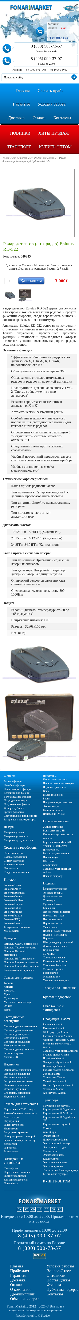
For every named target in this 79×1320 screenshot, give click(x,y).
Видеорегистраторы (16, 1132)
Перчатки (48, 938)
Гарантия (18, 1275)
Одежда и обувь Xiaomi (57, 1062)
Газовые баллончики (16, 856)
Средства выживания (16, 872)
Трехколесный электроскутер (60, 1170)
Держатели (10, 1143)
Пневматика (11, 868)
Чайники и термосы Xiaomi (59, 1039)
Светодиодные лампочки (18, 1030)
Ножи (7, 1009)
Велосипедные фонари (17, 796)
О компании (20, 1289)
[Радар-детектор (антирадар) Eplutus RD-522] (10, 295)
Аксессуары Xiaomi (54, 1092)
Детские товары (52, 896)
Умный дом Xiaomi (54, 1077)
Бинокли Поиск (13, 923)
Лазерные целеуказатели (18, 840)
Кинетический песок (55, 961)
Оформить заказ (57, 37)
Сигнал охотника (14, 860)
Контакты (55, 1294)
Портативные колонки (17, 1172)
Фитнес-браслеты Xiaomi (58, 1085)
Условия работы (60, 1266)
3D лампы (49, 953)
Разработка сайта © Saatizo (33, 1315)
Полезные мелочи (56, 821)
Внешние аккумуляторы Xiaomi (57, 1045)
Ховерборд (49, 1131)
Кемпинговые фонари (16, 792)
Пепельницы (50, 857)
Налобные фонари (14, 785)
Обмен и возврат (24, 1298)
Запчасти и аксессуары (56, 1105)
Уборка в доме (51, 1073)
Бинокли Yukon (13, 915)
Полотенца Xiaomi (54, 1066)
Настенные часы (53, 919)
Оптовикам (56, 1275)
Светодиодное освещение (14, 1019)
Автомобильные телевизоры (20, 1113)
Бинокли (10, 879)
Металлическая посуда (17, 1002)
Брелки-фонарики (14, 811)
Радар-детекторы (14, 1124)
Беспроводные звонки (56, 853)
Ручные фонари (13, 781)
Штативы (48, 861)
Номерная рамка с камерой (20, 1136)
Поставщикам (58, 1280)
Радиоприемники (53, 810)
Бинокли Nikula (13, 911)
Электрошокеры (13, 853)
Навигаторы (11, 1128)
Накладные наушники (16, 1077)
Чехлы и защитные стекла (58, 834)
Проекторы (49, 775)
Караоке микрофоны (16, 1179)
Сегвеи (47, 1128)
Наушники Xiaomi (14, 1096)
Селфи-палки (50, 864)
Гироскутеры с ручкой (56, 1124)
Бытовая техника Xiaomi (57, 1035)
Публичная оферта (62, 1289)
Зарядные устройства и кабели (57, 870)
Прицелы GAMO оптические (21, 943)
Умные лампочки (53, 826)
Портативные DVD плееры (19, 1109)
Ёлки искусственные (55, 888)
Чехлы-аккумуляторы (55, 779)
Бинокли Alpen (12, 888)
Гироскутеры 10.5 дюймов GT (59, 1118)
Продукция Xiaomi (56, 1019)
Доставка (17, 1280)
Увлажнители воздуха (56, 980)
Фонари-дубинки (14, 808)
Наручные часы (52, 923)
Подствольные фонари (17, 804)
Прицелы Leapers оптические (21, 962)
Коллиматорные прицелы (19, 970)
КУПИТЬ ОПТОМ (56, 1181)
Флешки (47, 838)
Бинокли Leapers (13, 904)
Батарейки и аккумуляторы (20, 819)
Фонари (9, 776)
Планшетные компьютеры (58, 783)
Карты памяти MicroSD (57, 842)
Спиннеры (49, 900)
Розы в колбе (50, 972)
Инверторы (10, 1147)
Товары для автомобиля (21, 1104)
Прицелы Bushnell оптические (14, 953)
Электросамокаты (53, 1154)
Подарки (49, 883)
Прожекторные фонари (17, 789)
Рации (46, 798)
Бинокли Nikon (12, 907)
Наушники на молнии (16, 1085)
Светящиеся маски (54, 957)
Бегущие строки (13, 1053)
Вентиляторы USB (54, 830)
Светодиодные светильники (20, 1026)
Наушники (11, 1064)
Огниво (8, 1005)
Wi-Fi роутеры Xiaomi (56, 1032)
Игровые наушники (15, 1088)
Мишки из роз (51, 976)
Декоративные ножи (55, 946)
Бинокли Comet (13, 896)
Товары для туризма (18, 977)
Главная (16, 1266)
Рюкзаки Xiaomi (52, 1024)
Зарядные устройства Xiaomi (60, 1050)
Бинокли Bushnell (14, 892)
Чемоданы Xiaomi (53, 1088)
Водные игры (51, 949)
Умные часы (50, 927)
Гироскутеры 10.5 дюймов (59, 1109)
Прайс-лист (19, 1270)
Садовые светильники (17, 1041)
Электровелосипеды (55, 1162)
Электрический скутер (56, 1143)
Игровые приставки (54, 787)
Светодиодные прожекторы (20, 815)
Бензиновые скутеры (55, 1173)
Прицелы (10, 938)
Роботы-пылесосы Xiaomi (58, 1069)
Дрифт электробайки (55, 1139)
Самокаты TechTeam (55, 965)
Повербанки (11, 1183)
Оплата (16, 1284)
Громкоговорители (15, 1175)
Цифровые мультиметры (57, 802)
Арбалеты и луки (14, 864)
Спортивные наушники (17, 1092)
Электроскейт (51, 1135)
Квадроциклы (51, 1158)
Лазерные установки (16, 836)
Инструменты (51, 849)
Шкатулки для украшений (58, 942)
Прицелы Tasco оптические (20, 947)
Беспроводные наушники (18, 1081)
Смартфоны (11, 1168)
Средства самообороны (20, 847)
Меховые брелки (53, 969)
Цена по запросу (53, 875)
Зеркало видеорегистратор (20, 1140)
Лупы (7, 994)
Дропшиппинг (22, 1294)
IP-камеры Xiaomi (53, 1028)
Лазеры (9, 827)
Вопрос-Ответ (59, 1270)
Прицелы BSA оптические (19, 958)
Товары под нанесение (59, 988)
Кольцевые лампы (14, 1045)
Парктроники (12, 1120)
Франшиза (55, 1284)
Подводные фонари (15, 800)
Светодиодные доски (16, 1034)
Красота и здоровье (57, 997)
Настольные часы (53, 915)
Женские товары (53, 892)
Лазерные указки (14, 832)
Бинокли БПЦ (12, 919)
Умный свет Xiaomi (54, 1081)
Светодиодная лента (16, 1037)
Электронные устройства (13, 1160)
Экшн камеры (51, 806)
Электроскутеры (53, 1166)
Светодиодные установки (19, 1049)
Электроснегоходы (54, 1147)
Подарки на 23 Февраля (57, 930)
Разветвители (11, 1151)
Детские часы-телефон (56, 911)
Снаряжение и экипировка (53, 1008)
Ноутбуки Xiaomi (53, 1058)
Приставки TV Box (54, 813)
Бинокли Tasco (12, 885)
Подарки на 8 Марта (55, 934)
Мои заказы (67, 17)
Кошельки (49, 907)
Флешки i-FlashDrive (55, 845)
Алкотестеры (11, 1117)
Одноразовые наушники (18, 1069)
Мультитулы (11, 998)
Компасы (9, 990)
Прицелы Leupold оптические (21, 966)
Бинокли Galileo (13, 900)
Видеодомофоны (53, 794)
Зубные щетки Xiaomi (56, 1054)
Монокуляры (11, 930)
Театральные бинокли (17, 927)
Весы (46, 790)
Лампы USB (11, 1056)
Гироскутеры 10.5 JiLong (58, 1113)
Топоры (8, 982)
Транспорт (50, 1100)
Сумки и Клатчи (52, 904)
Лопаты (8, 986)
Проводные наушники (17, 1073)
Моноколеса (50, 1151)
